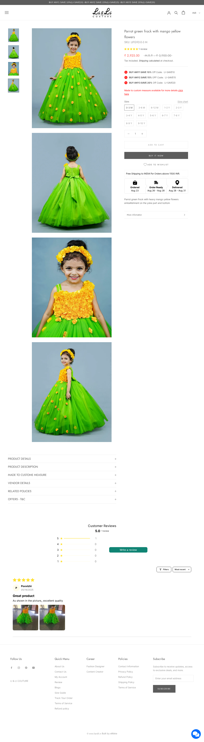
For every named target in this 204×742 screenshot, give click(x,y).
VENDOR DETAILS (19, 483)
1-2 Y (167, 107)
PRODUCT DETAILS (19, 459)
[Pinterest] (26, 667)
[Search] (176, 12)
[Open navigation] (7, 12)
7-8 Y (176, 115)
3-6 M (141, 107)
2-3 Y (179, 107)
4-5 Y (141, 115)
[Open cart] (183, 12)
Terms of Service (63, 703)
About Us (59, 666)
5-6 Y (153, 115)
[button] (131, 49)
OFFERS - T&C (16, 499)
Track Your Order (64, 698)
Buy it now (156, 155)
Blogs (57, 687)
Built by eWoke (109, 733)
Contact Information (128, 666)
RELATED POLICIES (19, 491)
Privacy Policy (125, 671)
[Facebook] (11, 667)
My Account (61, 677)
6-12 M (154, 107)
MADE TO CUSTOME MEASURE (27, 475)
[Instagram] (19, 667)
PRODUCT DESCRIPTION (23, 467)
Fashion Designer (95, 666)
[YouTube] (33, 667)
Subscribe (164, 688)
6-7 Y (165, 115)
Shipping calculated (149, 60)
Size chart (183, 101)
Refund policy (62, 708)
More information (134, 214)
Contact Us (60, 671)
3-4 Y (129, 115)
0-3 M (129, 107)
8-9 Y (129, 123)
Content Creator (95, 671)
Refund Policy (125, 677)
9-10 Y (141, 123)
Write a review (128, 549)
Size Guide (60, 692)
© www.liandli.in (94, 733)
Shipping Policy (126, 682)
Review (58, 682)
